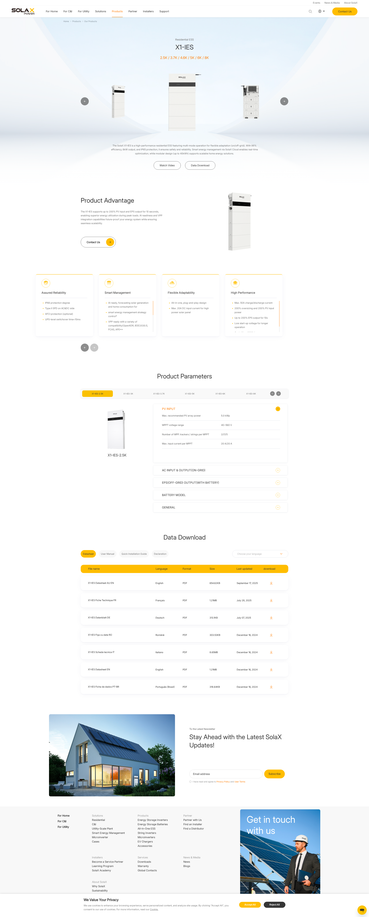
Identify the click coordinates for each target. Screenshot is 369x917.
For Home (52, 11)
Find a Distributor (193, 828)
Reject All (274, 904)
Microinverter (100, 837)
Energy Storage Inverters (153, 819)
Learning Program (103, 866)
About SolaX (350, 2)
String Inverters (147, 832)
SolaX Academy (101, 870)
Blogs (186, 866)
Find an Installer (192, 824)
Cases (95, 841)
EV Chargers (145, 841)
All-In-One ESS (146, 828)
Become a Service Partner (107, 861)
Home (66, 21)
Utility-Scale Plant (102, 828)
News (186, 861)
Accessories (145, 845)
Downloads (144, 861)
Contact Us (345, 11)
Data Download (200, 165)
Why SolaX (98, 886)
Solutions (100, 11)
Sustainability (100, 890)
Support (164, 11)
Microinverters (146, 837)
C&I (94, 824)
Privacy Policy (223, 782)
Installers (148, 11)
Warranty (143, 866)
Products (117, 11)
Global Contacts (147, 870)
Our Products (90, 21)
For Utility (83, 11)
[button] (85, 348)
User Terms (240, 782)
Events (316, 2)
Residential (98, 819)
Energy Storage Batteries (153, 824)
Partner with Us (192, 819)
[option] (118, 101)
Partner (132, 11)
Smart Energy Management (108, 832)
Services (143, 857)
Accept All (250, 904)
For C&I (67, 11)
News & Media (332, 2)
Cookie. (154, 909)
